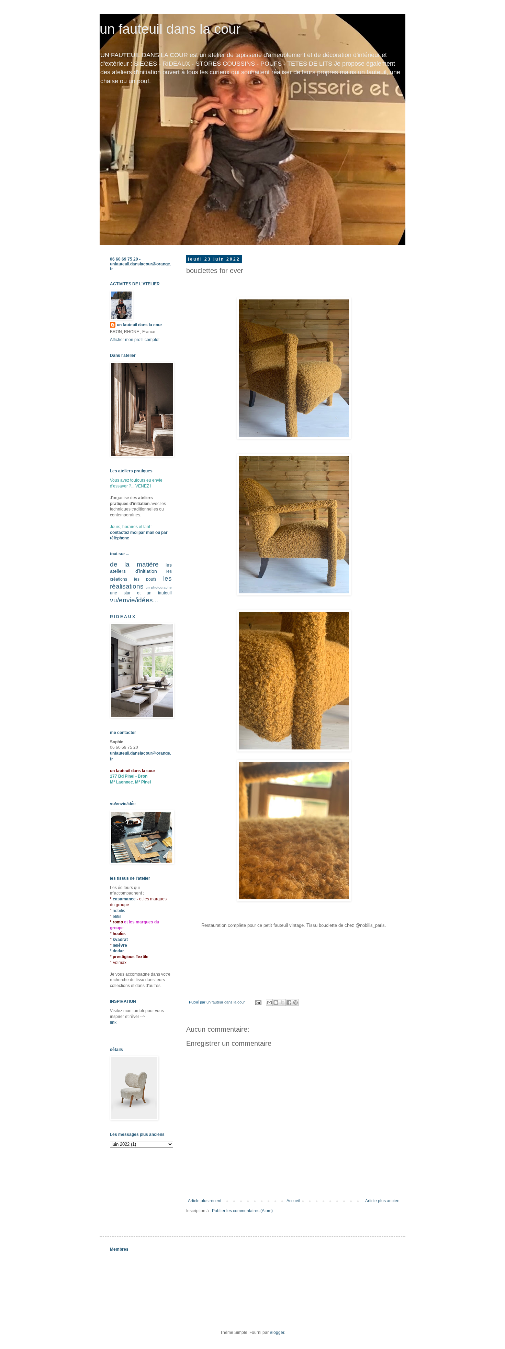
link (113, 1022)
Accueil (293, 1200)
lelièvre (120, 945)
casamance (125, 899)
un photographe (159, 587)
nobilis (119, 910)
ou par (161, 532)
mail (150, 532)
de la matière (134, 564)
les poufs (145, 579)
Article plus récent (204, 1200)
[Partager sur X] (282, 1002)
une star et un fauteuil (141, 593)
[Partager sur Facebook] (288, 1002)
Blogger (277, 1332)
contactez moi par (128, 532)
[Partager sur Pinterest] (295, 1002)
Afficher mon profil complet (134, 339)
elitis (117, 916)
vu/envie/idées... (134, 600)
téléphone (119, 538)
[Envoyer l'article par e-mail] (258, 1002)
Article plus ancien (382, 1200)
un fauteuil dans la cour (170, 28)
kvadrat (120, 939)
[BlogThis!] (275, 1002)
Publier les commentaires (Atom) (242, 1210)
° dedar (117, 950)
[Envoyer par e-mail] (269, 1002)
